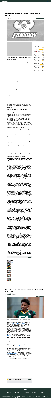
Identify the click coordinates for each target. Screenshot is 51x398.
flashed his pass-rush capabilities (12, 353)
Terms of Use (34, 392)
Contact (26, 391)
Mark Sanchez (14, 63)
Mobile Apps (42, 391)
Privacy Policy (27, 392)
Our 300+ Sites (34, 391)
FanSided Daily (9, 392)
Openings (16, 391)
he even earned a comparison (19, 345)
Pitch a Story (17, 392)
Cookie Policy (42, 392)
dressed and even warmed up (19, 340)
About (8, 391)
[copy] (11, 18)
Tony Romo (20, 63)
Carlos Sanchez (8, 294)
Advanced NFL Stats (24, 94)
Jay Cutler (10, 63)
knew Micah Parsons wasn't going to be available (18, 323)
